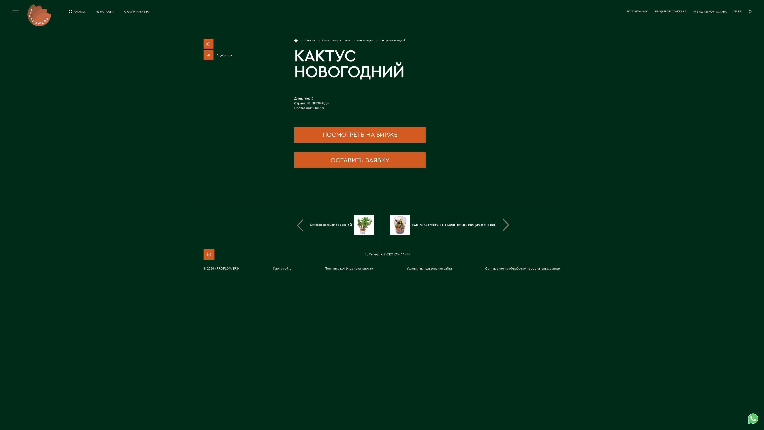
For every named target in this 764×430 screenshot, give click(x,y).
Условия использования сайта (429, 268)
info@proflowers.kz (670, 11)
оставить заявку (360, 160)
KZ (740, 11)
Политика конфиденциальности (349, 268)
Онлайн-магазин (136, 11)
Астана (721, 11)
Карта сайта (282, 268)
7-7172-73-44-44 (637, 11)
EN (735, 11)
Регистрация (105, 11)
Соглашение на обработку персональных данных (522, 268)
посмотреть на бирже (360, 135)
